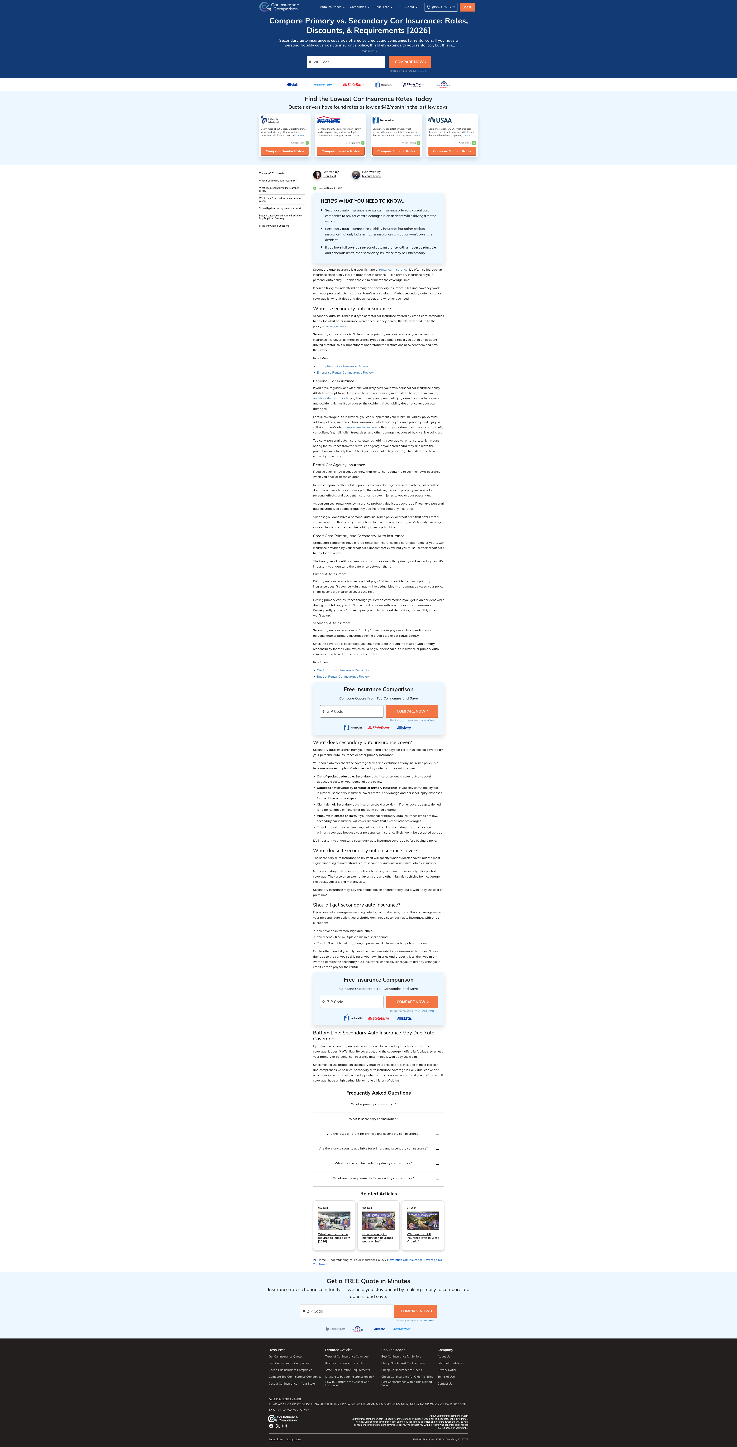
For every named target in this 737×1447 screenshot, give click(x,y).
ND (427, 1404)
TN (464, 1404)
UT (275, 1409)
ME (353, 1404)
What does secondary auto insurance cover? (279, 189)
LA (348, 1404)
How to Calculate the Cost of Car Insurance (346, 1383)
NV (398, 1404)
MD (358, 1404)
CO (294, 1404)
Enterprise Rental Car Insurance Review (345, 372)
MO (383, 1404)
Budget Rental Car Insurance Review (343, 676)
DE (303, 1404)
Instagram (284, 1426)
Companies (358, 7)
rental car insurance (393, 269)
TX (270, 1409)
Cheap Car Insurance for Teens (401, 1370)
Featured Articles (338, 1350)
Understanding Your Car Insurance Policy (356, 1260)
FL (312, 1404)
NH (403, 1404)
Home (321, 1260)
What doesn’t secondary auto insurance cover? (280, 199)
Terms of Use (422, 71)
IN (331, 1404)
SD (460, 1404)
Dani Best (329, 176)
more (301, 135)
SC (455, 1404)
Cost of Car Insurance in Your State (292, 1383)
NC (422, 1404)
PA (447, 1404)
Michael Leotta (371, 176)
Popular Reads (393, 1350)
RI (451, 1404)
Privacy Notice (447, 1370)
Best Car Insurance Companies (289, 1363)
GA (317, 1404)
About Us (444, 1356)
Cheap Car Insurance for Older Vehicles (407, 1376)
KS (339, 1404)
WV (295, 1409)
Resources (381, 7)
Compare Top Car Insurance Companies (295, 1376)
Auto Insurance (330, 7)
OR (442, 1404)
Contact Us (445, 1383)
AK (275, 1404)
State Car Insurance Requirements (347, 1370)
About (409, 7)
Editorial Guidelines (451, 1363)
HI (321, 1404)
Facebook (271, 1426)
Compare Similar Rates (285, 151)
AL (270, 1404)
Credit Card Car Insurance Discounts (343, 670)
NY (417, 1404)
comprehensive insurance (362, 427)
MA (363, 1404)
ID (325, 1404)
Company (445, 1350)
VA (284, 1409)
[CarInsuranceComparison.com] (279, 6)
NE (393, 1404)
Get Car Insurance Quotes (286, 1356)
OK (437, 1404)
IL (328, 1404)
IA (335, 1404)
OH (432, 1404)
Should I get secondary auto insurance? (280, 208)
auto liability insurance (329, 398)
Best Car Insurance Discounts (344, 1363)
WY (306, 1409)
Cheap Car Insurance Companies (290, 1370)
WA (289, 1409)
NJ (407, 1404)
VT (280, 1409)
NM (412, 1404)
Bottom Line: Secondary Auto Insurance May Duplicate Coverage (280, 217)
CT (299, 1404)
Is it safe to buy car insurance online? (349, 1376)
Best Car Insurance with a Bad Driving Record (406, 1383)
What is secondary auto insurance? (278, 180)
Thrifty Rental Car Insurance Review (342, 366)
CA (289, 1404)
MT (389, 1404)
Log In (467, 7)
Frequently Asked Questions (274, 225)
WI (301, 1409)
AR (285, 1404)
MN (373, 1404)
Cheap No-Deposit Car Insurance (403, 1363)
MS (378, 1404)
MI (368, 1404)
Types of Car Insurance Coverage (346, 1356)
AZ (280, 1404)
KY (344, 1404)
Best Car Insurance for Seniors (401, 1356)
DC (308, 1404)
